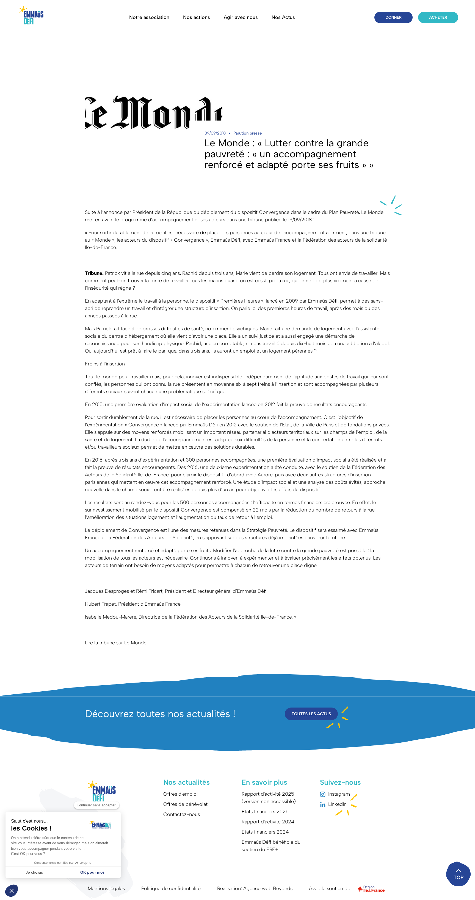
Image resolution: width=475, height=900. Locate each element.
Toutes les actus (311, 713)
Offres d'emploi (180, 794)
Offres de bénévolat (185, 804)
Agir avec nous (241, 17)
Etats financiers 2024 (265, 832)
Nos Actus (283, 17)
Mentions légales (106, 888)
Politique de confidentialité (171, 888)
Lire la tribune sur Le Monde (116, 643)
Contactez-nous (181, 814)
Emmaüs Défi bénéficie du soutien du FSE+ (271, 846)
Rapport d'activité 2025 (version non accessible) (269, 797)
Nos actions (196, 17)
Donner (393, 17)
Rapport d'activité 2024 (268, 822)
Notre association (149, 17)
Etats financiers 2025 (265, 812)
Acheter (438, 17)
